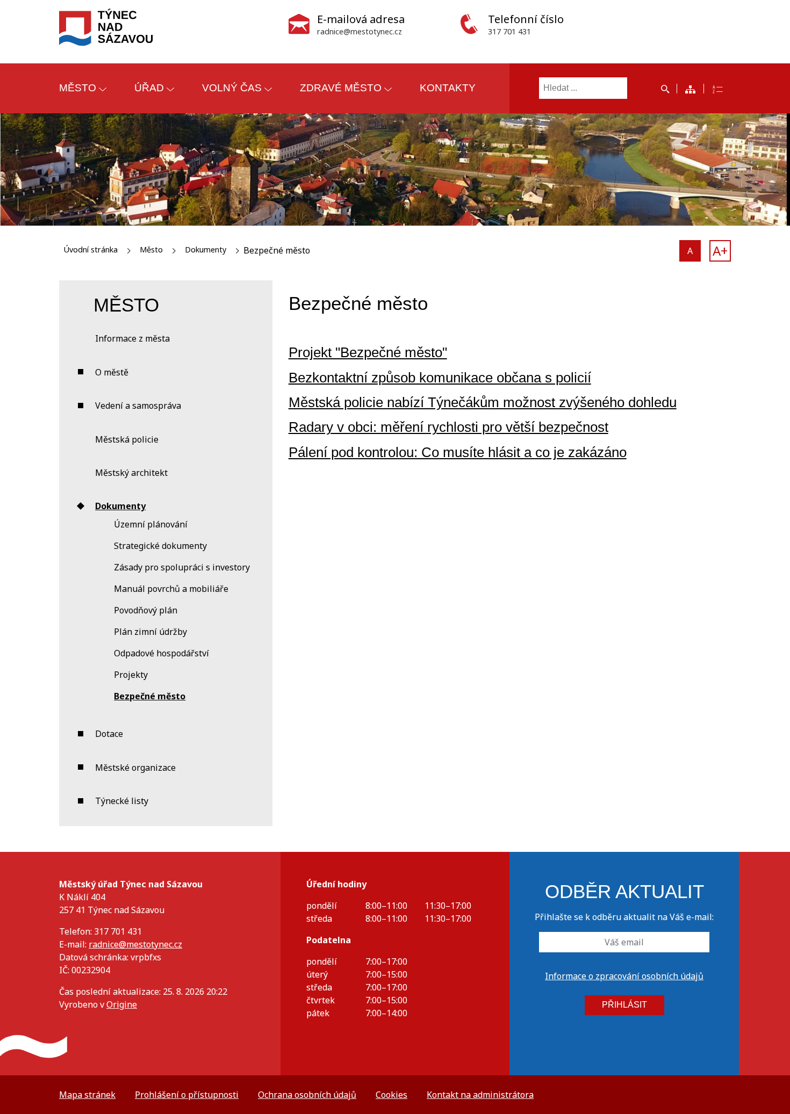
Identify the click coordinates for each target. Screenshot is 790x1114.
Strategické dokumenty (160, 546)
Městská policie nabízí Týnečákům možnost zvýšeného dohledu (483, 402)
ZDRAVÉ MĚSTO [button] (341, 87)
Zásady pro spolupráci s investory (182, 567)
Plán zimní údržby (150, 632)
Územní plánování (151, 524)
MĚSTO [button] (77, 87)
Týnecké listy (121, 801)
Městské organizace (135, 767)
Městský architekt (131, 473)
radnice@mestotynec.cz (135, 944)
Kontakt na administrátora (480, 1095)
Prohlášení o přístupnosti (187, 1095)
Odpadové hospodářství (161, 653)
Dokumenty (205, 249)
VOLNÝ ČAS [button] (232, 87)
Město (151, 249)
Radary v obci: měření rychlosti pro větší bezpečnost (448, 427)
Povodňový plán (145, 610)
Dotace (109, 734)
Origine (121, 1004)
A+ (720, 250)
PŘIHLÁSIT (624, 1004)
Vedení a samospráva (138, 405)
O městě (111, 372)
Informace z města (132, 338)
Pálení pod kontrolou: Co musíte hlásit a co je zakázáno (458, 452)
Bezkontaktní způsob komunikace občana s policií (440, 377)
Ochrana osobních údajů (307, 1095)
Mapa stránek (87, 1095)
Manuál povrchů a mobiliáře (171, 589)
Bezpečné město (149, 696)
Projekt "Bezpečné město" (368, 352)
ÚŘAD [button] (149, 87)
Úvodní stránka (90, 249)
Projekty (131, 675)
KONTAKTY (448, 87)
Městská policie (127, 439)
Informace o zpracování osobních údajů (624, 976)
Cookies (391, 1095)
